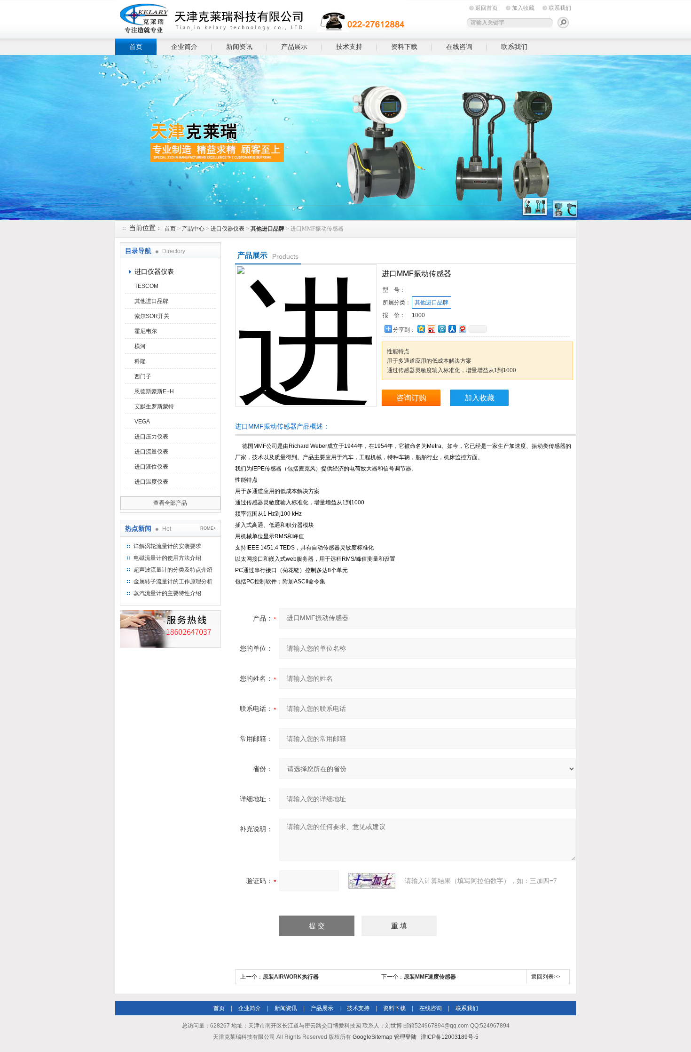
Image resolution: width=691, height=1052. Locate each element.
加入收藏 (523, 8)
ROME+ (208, 528)
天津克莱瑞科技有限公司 (261, 17)
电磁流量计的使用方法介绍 (167, 558)
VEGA (142, 421)
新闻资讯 (239, 46)
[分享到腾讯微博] (441, 329)
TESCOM (146, 286)
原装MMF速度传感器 (430, 976)
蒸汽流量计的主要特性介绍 (167, 593)
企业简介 (184, 46)
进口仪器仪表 (227, 228)
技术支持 (349, 46)
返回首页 (486, 8)
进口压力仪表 (151, 436)
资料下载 (404, 46)
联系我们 (560, 8)
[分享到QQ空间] (421, 329)
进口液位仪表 (151, 466)
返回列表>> (545, 976)
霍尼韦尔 (145, 331)
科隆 (140, 361)
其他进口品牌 (151, 301)
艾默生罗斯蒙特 (154, 406)
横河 (140, 346)
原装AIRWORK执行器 (291, 976)
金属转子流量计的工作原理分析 (172, 581)
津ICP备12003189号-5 (450, 1037)
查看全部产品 (170, 503)
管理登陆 (405, 1037)
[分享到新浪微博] (431, 329)
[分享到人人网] (452, 329)
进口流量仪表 (151, 451)
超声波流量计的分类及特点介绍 (172, 569)
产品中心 (193, 228)
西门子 (142, 376)
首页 (135, 46)
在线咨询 (459, 46)
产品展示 (294, 46)
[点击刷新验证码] (371, 881)
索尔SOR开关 (151, 316)
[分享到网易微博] (462, 329)
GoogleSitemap (373, 1037)
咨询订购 (411, 398)
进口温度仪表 (151, 481)
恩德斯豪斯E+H (154, 391)
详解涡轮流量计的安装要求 (167, 546)
